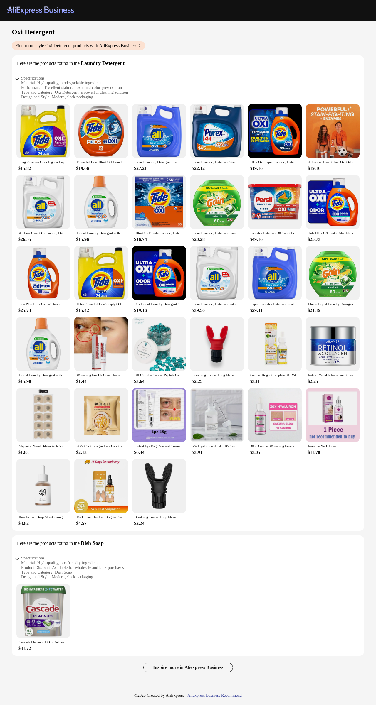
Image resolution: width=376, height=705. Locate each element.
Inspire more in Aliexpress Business (188, 667)
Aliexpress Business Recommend (214, 695)
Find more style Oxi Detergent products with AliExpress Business (76, 45)
